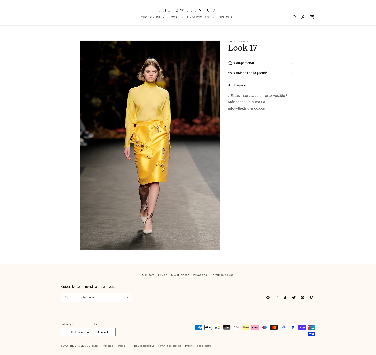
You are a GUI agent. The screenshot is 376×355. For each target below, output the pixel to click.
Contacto (148, 274)
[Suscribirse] (126, 297)
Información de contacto (198, 346)
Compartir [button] (239, 85)
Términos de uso (222, 274)
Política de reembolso (115, 346)
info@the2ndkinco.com (247, 108)
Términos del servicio (169, 346)
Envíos (162, 274)
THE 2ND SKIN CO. (80, 346)
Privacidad (200, 274)
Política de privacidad (142, 346)
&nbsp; (95, 346)
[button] (152, 17)
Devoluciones (180, 274)
